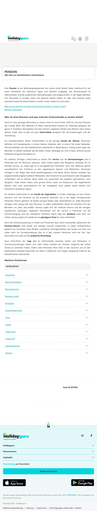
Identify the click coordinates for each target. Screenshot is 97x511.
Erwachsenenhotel (13, 310)
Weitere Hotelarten (13, 110)
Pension (8, 353)
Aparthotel (10, 275)
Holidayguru (8, 445)
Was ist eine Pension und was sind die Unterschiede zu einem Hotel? (35, 106)
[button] (48, 471)
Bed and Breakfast (13, 282)
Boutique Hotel (12, 296)
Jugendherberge (12, 346)
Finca (7, 317)
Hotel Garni (10, 332)
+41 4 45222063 (69, 495)
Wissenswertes (9, 451)
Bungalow (9, 303)
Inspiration (8, 457)
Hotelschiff (10, 339)
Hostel (8, 325)
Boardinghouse (12, 289)
